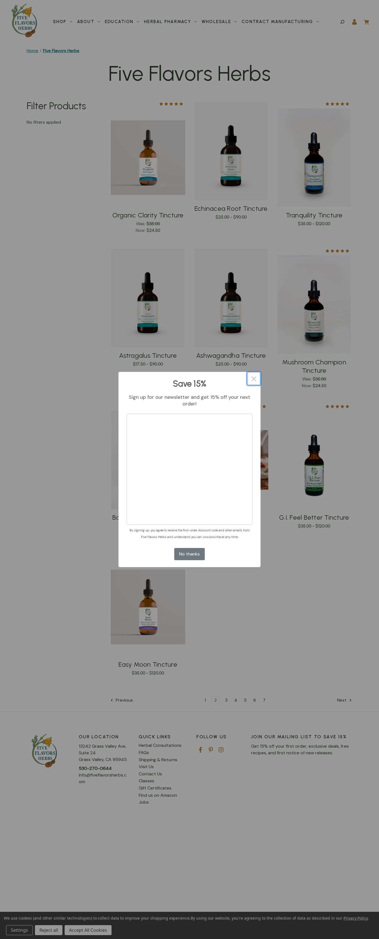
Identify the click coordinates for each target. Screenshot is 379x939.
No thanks (189, 554)
